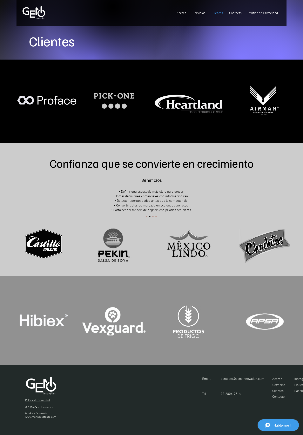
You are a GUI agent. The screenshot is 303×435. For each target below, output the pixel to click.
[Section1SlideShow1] (146, 216)
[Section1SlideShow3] (153, 216)
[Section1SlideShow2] (149, 216)
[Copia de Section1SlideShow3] (156, 216)
